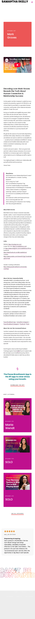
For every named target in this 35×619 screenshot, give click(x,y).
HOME (16, 591)
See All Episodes (17, 513)
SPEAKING (10, 596)
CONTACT (19, 596)
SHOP (31, 591)
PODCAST (24, 591)
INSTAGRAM (29, 596)
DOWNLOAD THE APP (17, 385)
